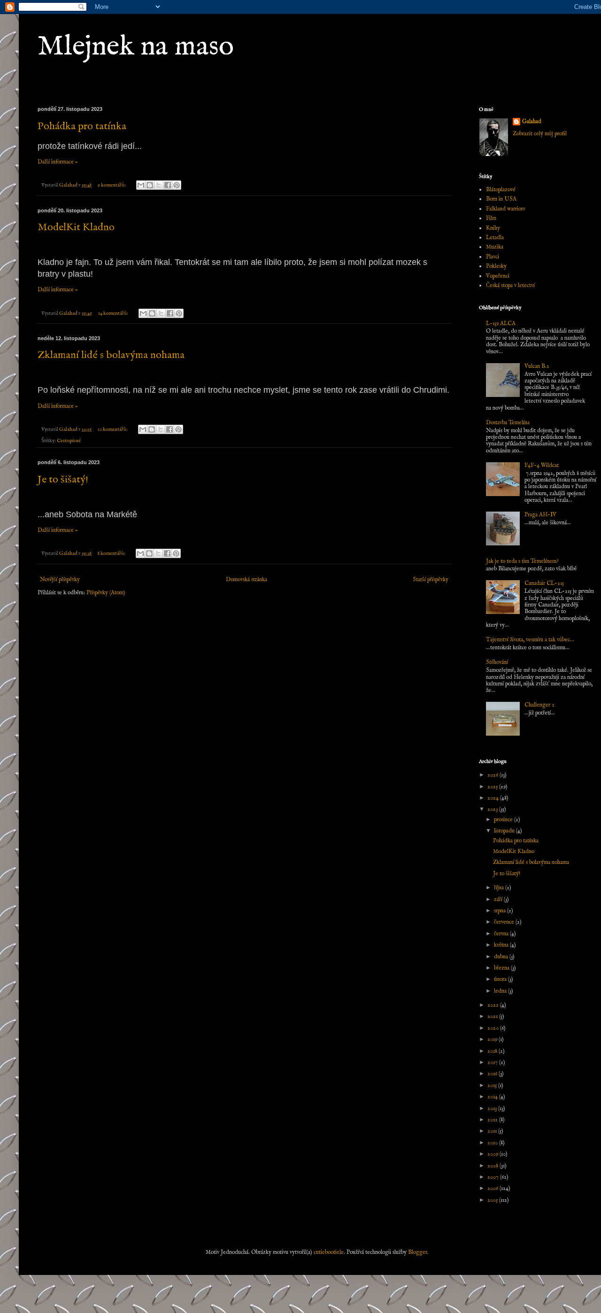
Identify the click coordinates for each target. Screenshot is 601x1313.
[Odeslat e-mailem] (141, 185)
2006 (493, 1188)
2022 (493, 1005)
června (502, 933)
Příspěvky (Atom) (105, 592)
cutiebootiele (329, 1252)
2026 (493, 774)
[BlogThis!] (149, 185)
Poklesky (496, 266)
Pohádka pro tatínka (82, 126)
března (502, 967)
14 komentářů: (113, 313)
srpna (500, 910)
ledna (501, 990)
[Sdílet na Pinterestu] (176, 185)
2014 (493, 1096)
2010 (493, 1142)
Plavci (492, 256)
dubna (501, 956)
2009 (493, 1154)
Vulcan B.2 (536, 366)
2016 (493, 1073)
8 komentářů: (112, 553)
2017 (493, 1062)
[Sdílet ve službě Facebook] (167, 185)
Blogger (417, 1252)
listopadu (505, 830)
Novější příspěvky (60, 579)
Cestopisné (69, 440)
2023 (493, 809)
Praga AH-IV (540, 514)
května (502, 944)
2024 (493, 797)
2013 (492, 1108)
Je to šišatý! (63, 479)
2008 (493, 1165)
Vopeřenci (497, 276)
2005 (493, 1200)
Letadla (495, 237)
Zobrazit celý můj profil (540, 133)
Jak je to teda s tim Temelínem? (522, 561)
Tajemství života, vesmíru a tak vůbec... (530, 639)
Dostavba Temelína (508, 422)
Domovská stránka (246, 579)
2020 (493, 1028)
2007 (493, 1177)
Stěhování (497, 662)
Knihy (493, 228)
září (499, 899)
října (499, 887)
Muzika (494, 246)
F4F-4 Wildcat (541, 465)
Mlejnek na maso (136, 47)
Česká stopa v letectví (510, 285)
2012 (493, 1119)
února (501, 979)
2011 (492, 1130)
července (505, 921)
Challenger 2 (539, 704)
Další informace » (57, 161)
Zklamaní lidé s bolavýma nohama (111, 355)
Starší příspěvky (430, 579)
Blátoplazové (501, 189)
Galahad (531, 121)
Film (491, 218)
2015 (492, 1085)
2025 (493, 786)
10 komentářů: (113, 429)
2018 (493, 1051)
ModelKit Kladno (76, 227)
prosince (504, 819)
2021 (493, 1016)
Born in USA (501, 198)
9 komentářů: (112, 185)
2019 (493, 1039)
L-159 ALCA (501, 323)
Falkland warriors (505, 208)
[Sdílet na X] (158, 185)
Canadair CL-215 (544, 583)
